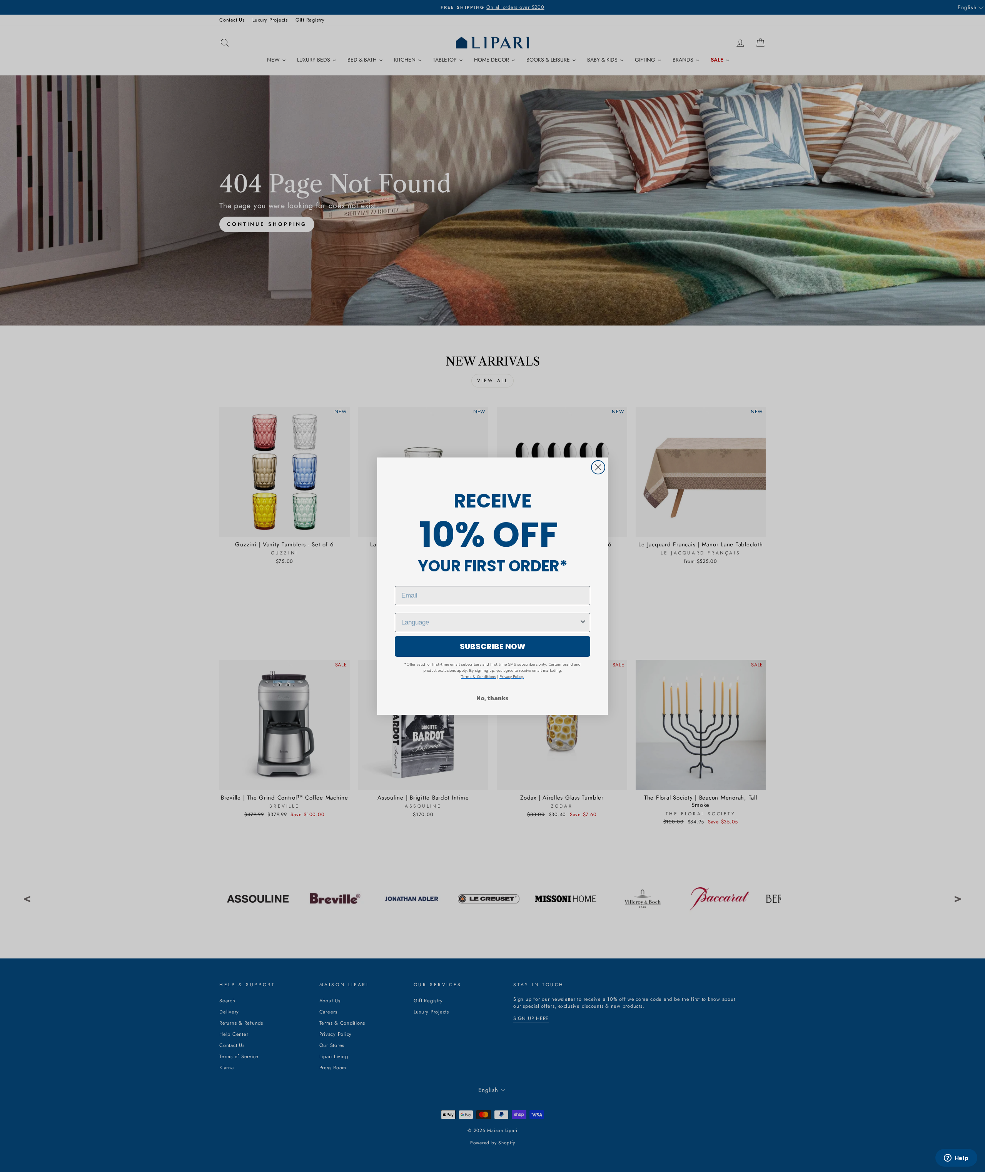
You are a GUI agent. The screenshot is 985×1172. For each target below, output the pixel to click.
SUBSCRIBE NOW (493, 646)
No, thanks (492, 698)
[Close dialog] (598, 467)
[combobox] (490, 622)
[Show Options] (583, 622)
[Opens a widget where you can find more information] (956, 1158)
